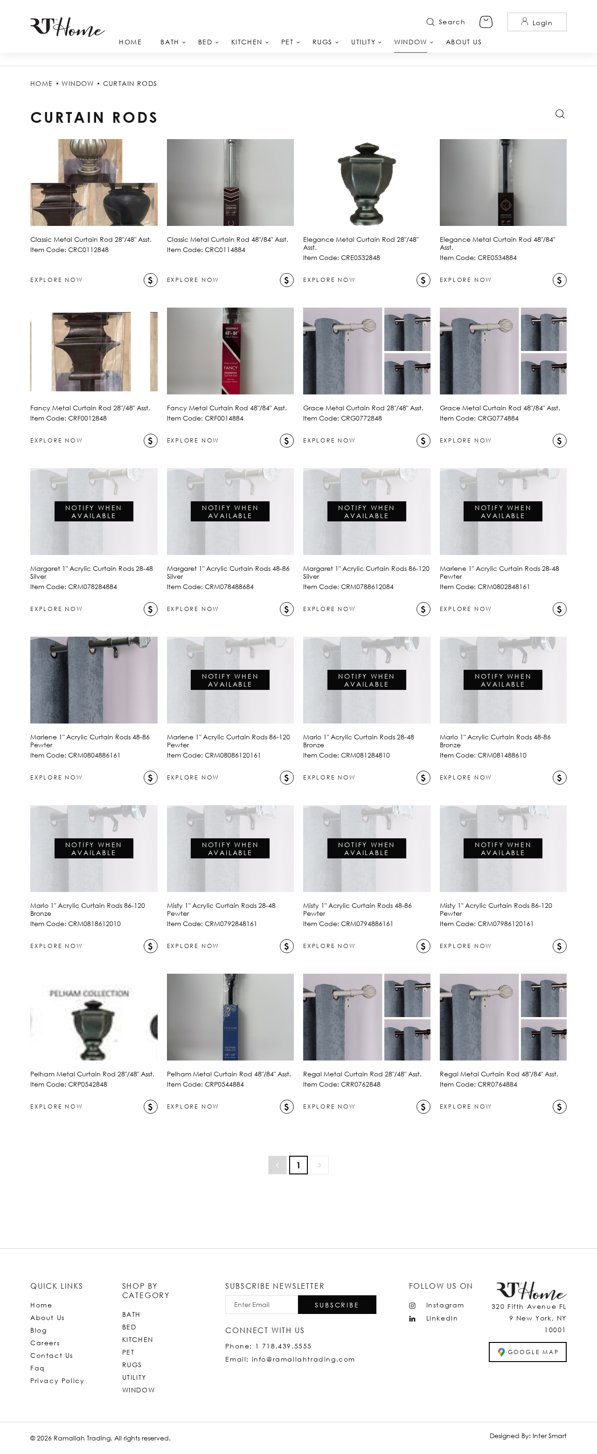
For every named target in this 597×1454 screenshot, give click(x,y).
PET (128, 1352)
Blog (38, 1330)
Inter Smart (550, 1436)
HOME (41, 83)
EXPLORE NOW (56, 279)
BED (129, 1327)
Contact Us (51, 1355)
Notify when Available (93, 512)
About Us (47, 1317)
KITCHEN (137, 1339)
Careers (45, 1343)
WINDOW (78, 83)
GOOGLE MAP (533, 1352)
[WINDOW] (410, 45)
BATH (131, 1314)
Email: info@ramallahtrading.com (290, 1359)
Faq (37, 1368)
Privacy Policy (57, 1380)
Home (41, 1305)
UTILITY (134, 1377)
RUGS (132, 1365)
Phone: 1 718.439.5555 (268, 1346)
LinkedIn (442, 1318)
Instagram (445, 1305)
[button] (337, 1304)
